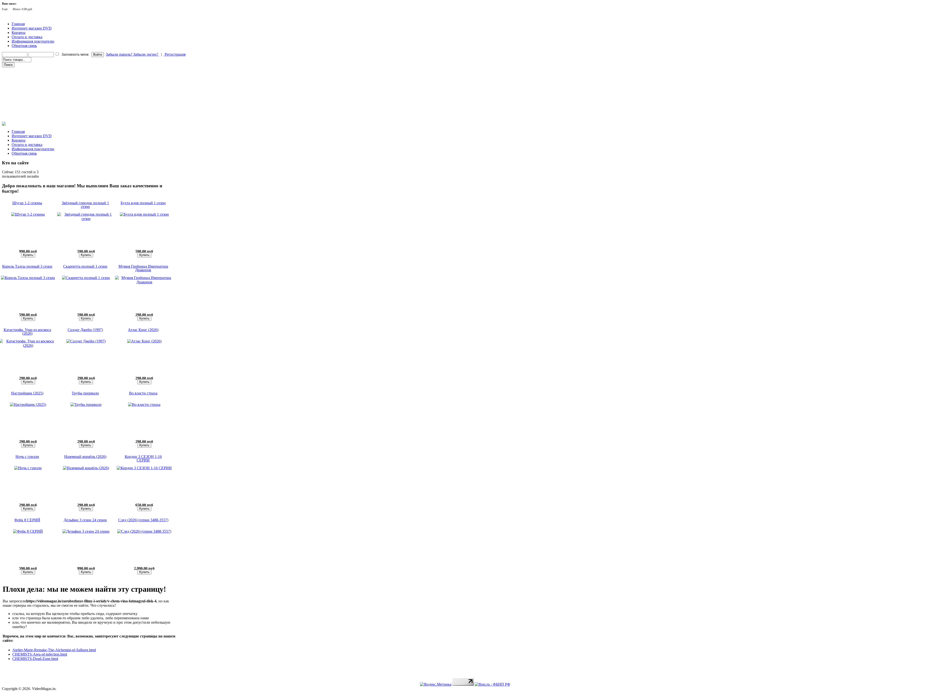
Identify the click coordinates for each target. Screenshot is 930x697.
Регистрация (175, 54)
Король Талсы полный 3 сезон (27, 266)
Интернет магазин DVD (32, 28)
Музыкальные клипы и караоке (26, 97)
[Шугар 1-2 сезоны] (28, 214)
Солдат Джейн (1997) (85, 330)
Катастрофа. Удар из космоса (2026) (27, 331)
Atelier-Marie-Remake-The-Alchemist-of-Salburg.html (54, 650)
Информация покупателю (33, 41)
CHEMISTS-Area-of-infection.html (39, 654)
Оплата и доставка (27, 37)
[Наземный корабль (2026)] (86, 468)
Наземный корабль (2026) (85, 457)
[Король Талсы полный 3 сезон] (28, 278)
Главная (18, 24)
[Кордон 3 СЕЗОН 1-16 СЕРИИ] (144, 468)
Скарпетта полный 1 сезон (85, 266)
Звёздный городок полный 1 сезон (85, 205)
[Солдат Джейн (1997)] (86, 341)
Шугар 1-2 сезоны (27, 203)
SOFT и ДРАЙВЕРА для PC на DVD (28, 111)
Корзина (18, 32)
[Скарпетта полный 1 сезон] (86, 278)
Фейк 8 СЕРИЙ (27, 520)
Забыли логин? (146, 54)
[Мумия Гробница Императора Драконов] (144, 282)
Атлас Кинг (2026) (143, 330)
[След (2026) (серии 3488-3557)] (144, 531)
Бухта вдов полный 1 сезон (143, 203)
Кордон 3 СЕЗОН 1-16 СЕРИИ (143, 458)
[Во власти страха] (144, 404)
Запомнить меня (75, 54)
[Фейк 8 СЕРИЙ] (28, 531)
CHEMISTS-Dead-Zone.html (35, 659)
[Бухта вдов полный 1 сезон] (144, 214)
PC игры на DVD (16, 104)
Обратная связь (24, 46)
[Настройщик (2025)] (28, 404)
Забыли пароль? (119, 54)
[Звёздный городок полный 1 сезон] (86, 219)
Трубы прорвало (85, 393)
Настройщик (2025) (27, 393)
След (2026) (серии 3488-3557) (143, 520)
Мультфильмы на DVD (20, 84)
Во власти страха (143, 393)
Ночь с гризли (27, 457)
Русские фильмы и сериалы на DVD (28, 77)
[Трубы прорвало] (85, 404)
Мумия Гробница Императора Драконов (143, 268)
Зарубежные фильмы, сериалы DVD (29, 70)
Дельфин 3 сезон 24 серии (85, 520)
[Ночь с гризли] (28, 468)
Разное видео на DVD (19, 90)
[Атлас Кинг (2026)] (144, 341)
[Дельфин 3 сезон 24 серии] (85, 531)
